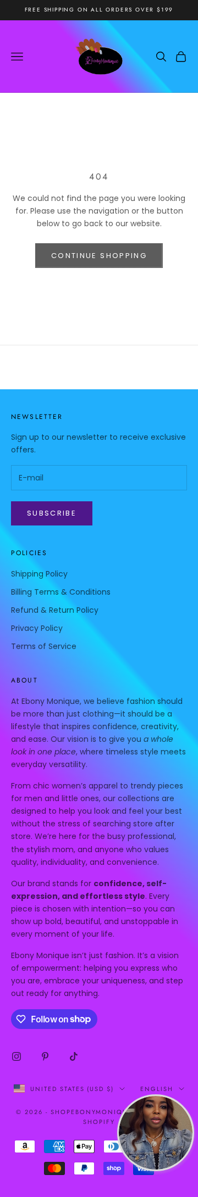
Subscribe (51, 513)
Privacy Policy (37, 628)
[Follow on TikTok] (73, 1056)
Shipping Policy (39, 573)
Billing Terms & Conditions (61, 591)
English (156, 1088)
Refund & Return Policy (54, 610)
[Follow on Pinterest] (45, 1056)
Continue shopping (99, 255)
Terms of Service (43, 646)
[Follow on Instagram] (16, 1056)
